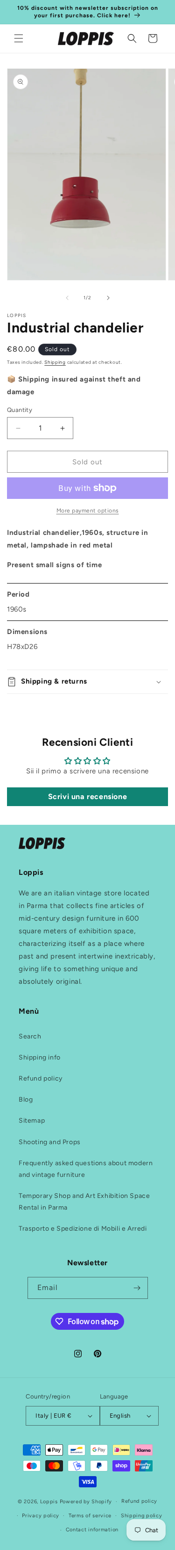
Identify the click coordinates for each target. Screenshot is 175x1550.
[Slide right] (108, 298)
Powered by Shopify (86, 1502)
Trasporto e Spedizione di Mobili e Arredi (83, 1229)
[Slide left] (67, 298)
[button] (18, 38)
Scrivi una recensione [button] (87, 796)
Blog (26, 1099)
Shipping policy (141, 1516)
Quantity (19, 409)
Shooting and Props (50, 1142)
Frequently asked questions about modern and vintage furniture (86, 1169)
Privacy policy (40, 1516)
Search (30, 1036)
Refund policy (41, 1078)
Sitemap (32, 1121)
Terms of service (90, 1516)
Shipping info (40, 1057)
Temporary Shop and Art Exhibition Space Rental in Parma (84, 1201)
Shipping (55, 362)
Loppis (50, 1502)
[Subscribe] (137, 1288)
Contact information (92, 1530)
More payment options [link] (87, 510)
